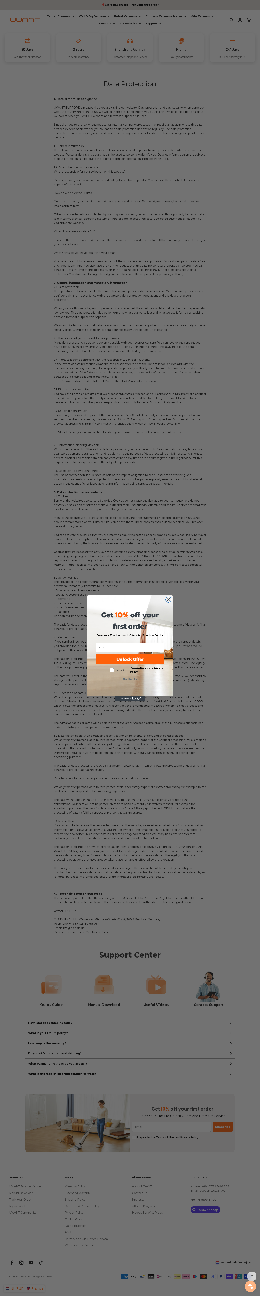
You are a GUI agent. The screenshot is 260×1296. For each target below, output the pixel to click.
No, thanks (130, 679)
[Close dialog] (168, 599)
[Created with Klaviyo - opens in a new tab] (130, 698)
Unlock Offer (130, 659)
